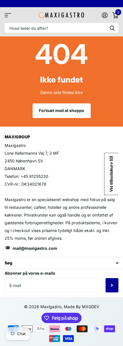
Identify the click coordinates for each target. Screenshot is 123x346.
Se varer (8, 15)
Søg (112, 28)
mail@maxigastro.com (35, 248)
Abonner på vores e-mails (30, 273)
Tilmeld (112, 285)
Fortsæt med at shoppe (61, 110)
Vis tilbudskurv (111, 174)
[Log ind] (105, 15)
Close (61, 263)
